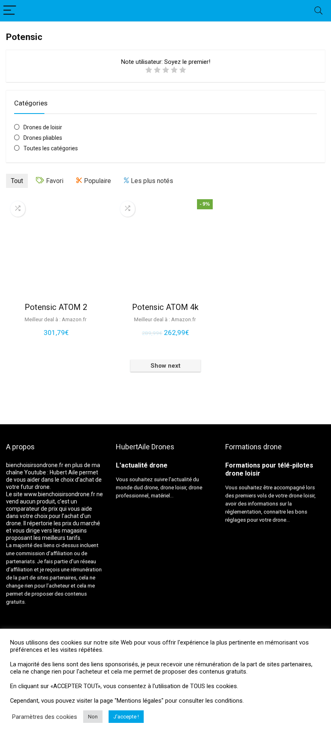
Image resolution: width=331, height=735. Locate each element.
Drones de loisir (42, 127)
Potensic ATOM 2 (56, 307)
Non (93, 717)
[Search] (318, 10)
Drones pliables (42, 138)
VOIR (56, 341)
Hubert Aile (64, 472)
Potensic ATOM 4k (165, 307)
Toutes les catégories (50, 148)
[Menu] (9, 10)
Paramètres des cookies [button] (44, 716)
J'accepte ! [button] (126, 717)
